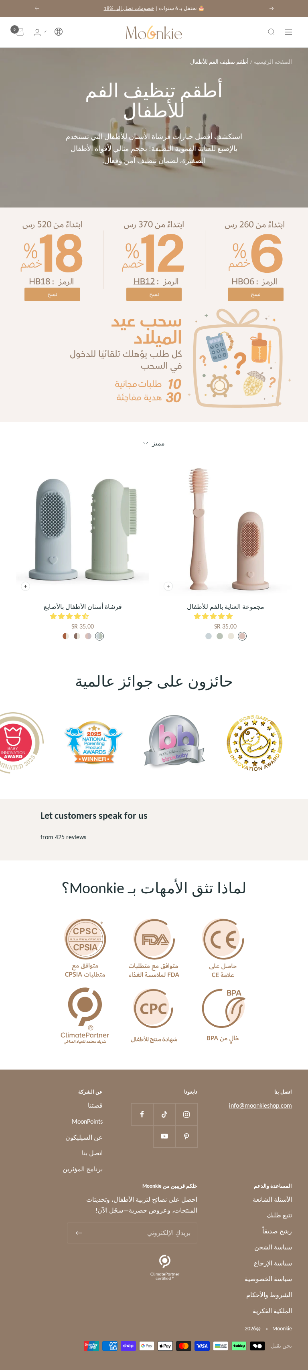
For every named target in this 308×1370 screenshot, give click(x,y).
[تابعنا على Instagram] (186, 1114)
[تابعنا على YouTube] (164, 1136)
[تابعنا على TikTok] (164, 1114)
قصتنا (95, 1105)
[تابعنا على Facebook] (142, 1114)
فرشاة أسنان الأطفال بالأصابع (83, 606)
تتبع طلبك (279, 1215)
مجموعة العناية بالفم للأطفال (225, 606)
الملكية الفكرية (272, 1311)
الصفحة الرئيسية (273, 61)
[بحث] (271, 32)
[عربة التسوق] (20, 32)
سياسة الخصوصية (268, 1279)
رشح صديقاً (277, 1231)
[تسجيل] (78, 1233)
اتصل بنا (92, 1153)
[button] (53, 32)
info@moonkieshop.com (260, 1105)
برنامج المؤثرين (83, 1169)
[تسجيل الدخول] (37, 32)
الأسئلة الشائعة (272, 1199)
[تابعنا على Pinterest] (186, 1136)
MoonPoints (87, 1121)
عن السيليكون (84, 1137)
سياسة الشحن (273, 1247)
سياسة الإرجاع (273, 1263)
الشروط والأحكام (269, 1295)
